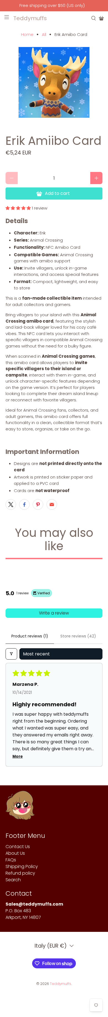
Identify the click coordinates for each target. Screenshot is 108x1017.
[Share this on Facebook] (24, 504)
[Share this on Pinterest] (38, 504)
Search (13, 880)
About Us (15, 853)
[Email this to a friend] (52, 504)
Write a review (54, 613)
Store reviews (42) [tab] (78, 636)
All (44, 34)
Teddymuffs (60, 983)
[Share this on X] (11, 504)
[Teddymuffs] (20, 808)
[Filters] (11, 654)
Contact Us (18, 846)
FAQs (11, 860)
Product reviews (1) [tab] (29, 636)
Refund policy (20, 873)
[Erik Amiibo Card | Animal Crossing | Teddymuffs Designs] (54, 82)
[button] (18, 208)
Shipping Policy (22, 866)
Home (27, 34)
